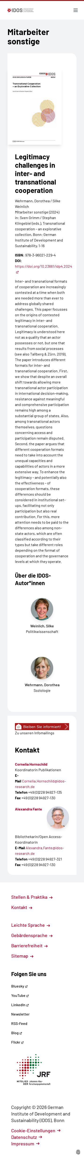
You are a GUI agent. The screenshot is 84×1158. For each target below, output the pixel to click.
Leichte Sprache (28, 925)
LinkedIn (18, 1004)
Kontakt (19, 907)
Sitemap (20, 956)
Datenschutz (24, 1137)
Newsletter (20, 1014)
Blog (15, 1032)
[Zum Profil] (58, 817)
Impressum (22, 1143)
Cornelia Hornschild (31, 764)
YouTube (18, 995)
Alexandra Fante (28, 809)
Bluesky (18, 986)
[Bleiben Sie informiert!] (42, 726)
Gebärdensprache (29, 935)
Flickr (16, 1042)
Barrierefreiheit (27, 945)
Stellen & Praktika (29, 897)
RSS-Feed (19, 1023)
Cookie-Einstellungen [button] (33, 1130)
